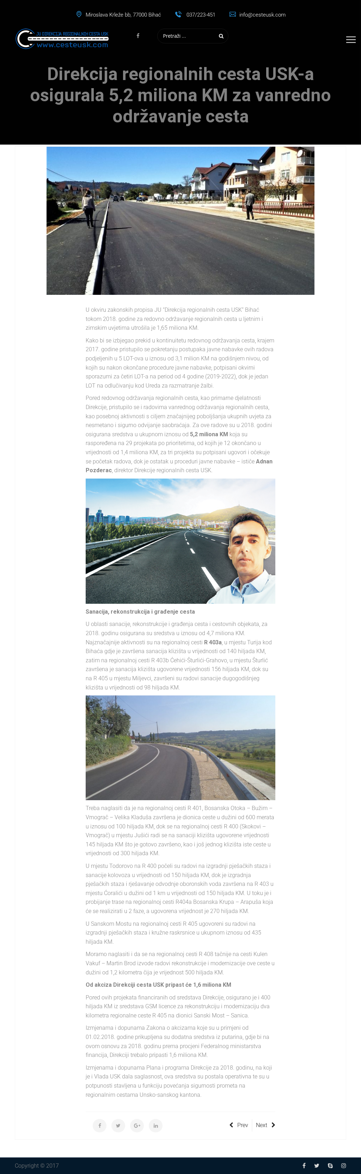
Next (261, 1125)
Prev (242, 1125)
